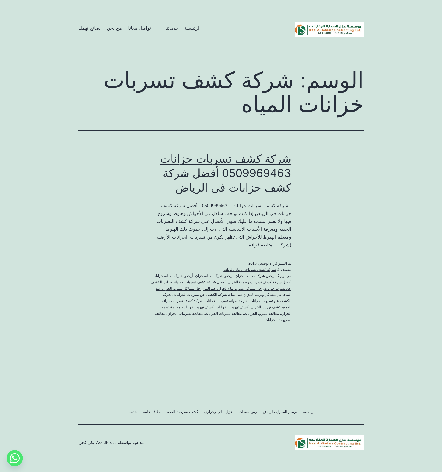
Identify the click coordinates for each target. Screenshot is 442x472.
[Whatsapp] (15, 458)
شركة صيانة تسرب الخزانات (226, 301)
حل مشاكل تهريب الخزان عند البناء (255, 295)
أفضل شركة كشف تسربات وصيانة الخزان (259, 282)
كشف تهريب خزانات (198, 307)
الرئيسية (193, 28)
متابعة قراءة (260, 244)
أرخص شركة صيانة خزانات (172, 276)
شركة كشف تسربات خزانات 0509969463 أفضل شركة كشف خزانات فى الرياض (225, 173)
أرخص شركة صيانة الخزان (255, 276)
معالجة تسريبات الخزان (185, 314)
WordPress (106, 442)
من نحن (114, 28)
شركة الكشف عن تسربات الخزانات (200, 295)
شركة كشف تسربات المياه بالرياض (249, 269)
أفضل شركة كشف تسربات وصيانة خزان (195, 282)
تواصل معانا (139, 28)
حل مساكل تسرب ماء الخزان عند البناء (232, 288)
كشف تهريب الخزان (266, 307)
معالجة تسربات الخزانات (223, 314)
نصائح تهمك (89, 28)
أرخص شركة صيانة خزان (214, 276)
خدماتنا (172, 28)
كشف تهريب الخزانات (232, 307)
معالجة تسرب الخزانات (261, 314)
